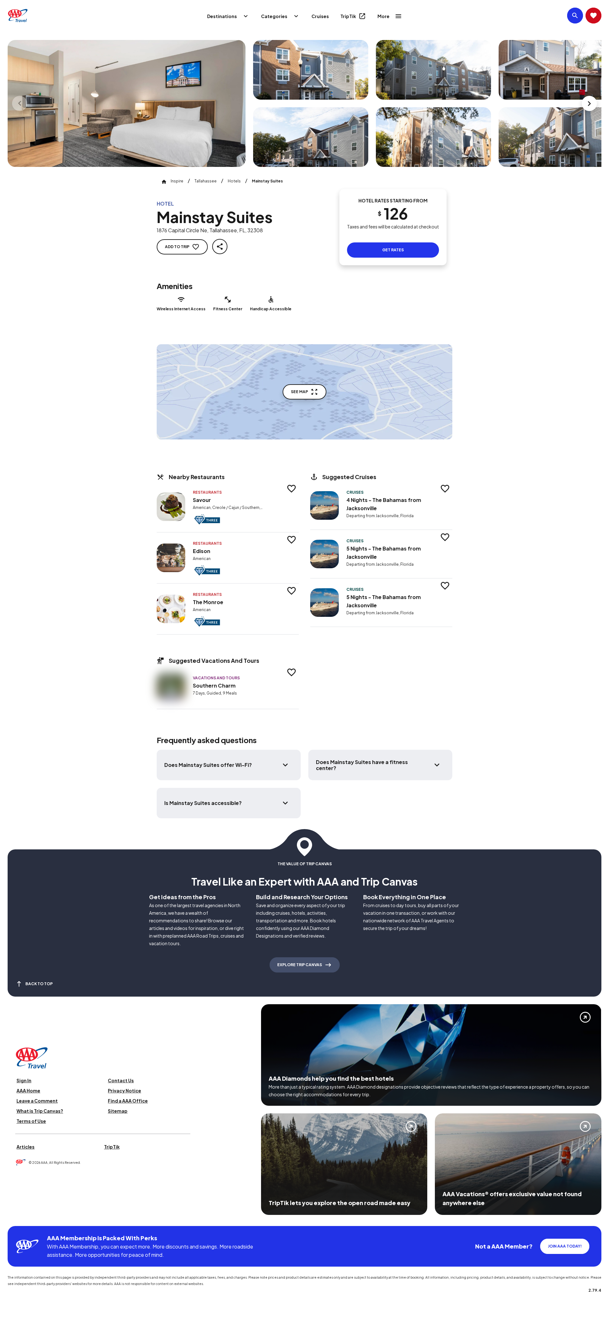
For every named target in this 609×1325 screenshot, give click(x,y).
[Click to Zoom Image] (127, 103)
